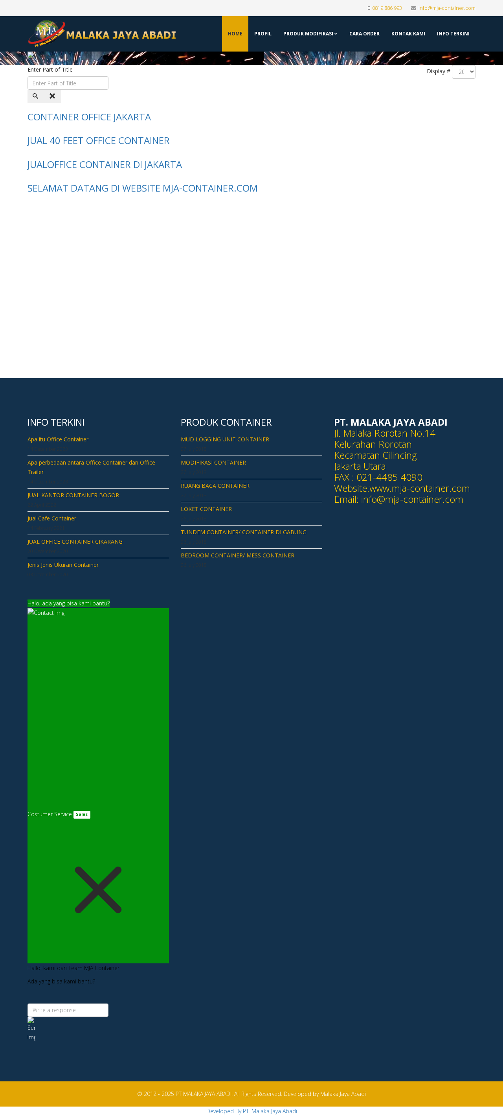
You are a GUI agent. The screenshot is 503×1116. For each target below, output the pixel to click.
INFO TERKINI (453, 33)
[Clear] (53, 96)
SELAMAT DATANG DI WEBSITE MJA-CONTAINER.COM (143, 187)
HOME (235, 33)
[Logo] (79, 34)
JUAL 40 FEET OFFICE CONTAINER (99, 140)
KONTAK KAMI (408, 33)
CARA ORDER (364, 33)
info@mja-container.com (447, 8)
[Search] (36, 96)
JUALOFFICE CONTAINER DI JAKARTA (105, 164)
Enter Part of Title (51, 69)
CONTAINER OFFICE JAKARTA (89, 116)
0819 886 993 (387, 8)
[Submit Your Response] (98, 1029)
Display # (438, 71)
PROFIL (263, 33)
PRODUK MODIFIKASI (308, 33)
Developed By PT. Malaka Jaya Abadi (251, 1111)
